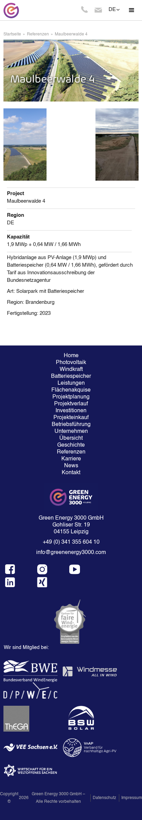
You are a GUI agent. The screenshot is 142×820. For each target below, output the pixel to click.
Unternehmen (71, 431)
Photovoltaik (71, 362)
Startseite (12, 34)
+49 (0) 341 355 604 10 (71, 542)
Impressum (131, 798)
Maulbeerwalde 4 (71, 34)
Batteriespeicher (71, 376)
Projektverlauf (71, 404)
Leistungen (71, 383)
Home (71, 356)
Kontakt (71, 473)
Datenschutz (104, 798)
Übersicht (71, 438)
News (71, 466)
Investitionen (71, 411)
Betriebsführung (71, 424)
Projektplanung (71, 397)
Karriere (71, 459)
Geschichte (71, 445)
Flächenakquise (71, 390)
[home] (10, 10)
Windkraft (71, 369)
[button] (131, 10)
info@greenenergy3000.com (71, 552)
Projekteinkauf (71, 417)
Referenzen (38, 34)
